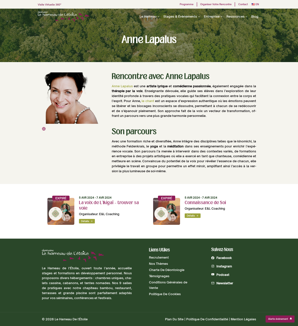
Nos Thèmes (158, 263)
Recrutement (159, 257)
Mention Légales (243, 319)
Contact (243, 4)
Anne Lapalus (122, 86)
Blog (254, 16)
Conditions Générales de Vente (168, 285)
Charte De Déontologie (166, 270)
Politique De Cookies (165, 294)
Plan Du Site (174, 319)
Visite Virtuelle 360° (49, 4)
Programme (186, 4)
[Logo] (73, 255)
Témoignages (159, 276)
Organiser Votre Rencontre (216, 4)
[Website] (44, 129)
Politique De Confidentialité (207, 319)
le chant (148, 101)
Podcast (222, 275)
